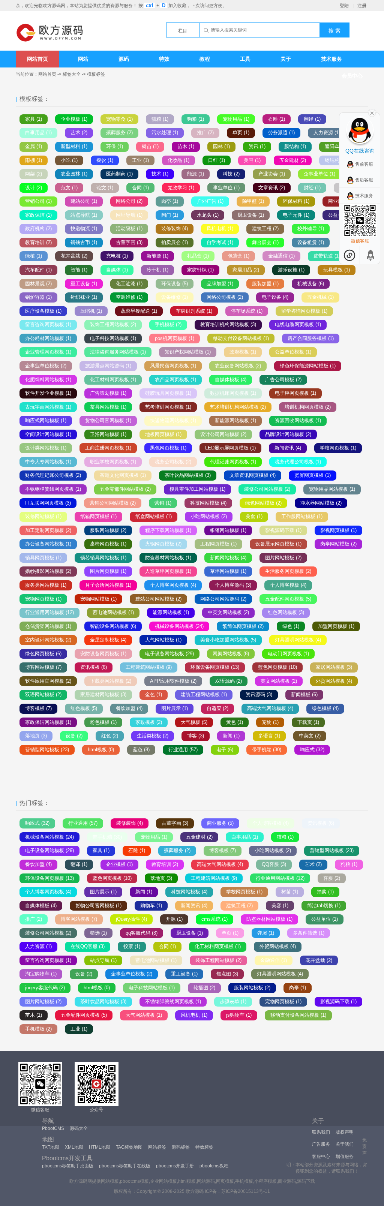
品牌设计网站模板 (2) (288, 434)
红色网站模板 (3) (286, 612)
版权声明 (345, 1132)
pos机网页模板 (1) (174, 338)
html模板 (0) (101, 749)
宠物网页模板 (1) (43, 599)
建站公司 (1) (83, 201)
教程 (205, 59)
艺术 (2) (78, 132)
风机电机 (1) (220, 228)
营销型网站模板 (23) (47, 749)
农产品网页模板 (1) (175, 379)
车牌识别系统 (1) (194, 311)
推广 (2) (205, 132)
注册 (361, 5)
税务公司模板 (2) (173, 461)
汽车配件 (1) (38, 270)
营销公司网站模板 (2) (113, 503)
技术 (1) (160, 174)
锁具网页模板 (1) (43, 557)
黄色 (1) (234, 722)
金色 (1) (153, 694)
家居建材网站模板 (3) (103, 694)
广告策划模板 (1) (108, 393)
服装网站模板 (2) (108, 530)
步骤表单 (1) (233, 1001)
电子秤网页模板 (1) (295, 393)
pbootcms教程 (214, 1166)
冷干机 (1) (157, 270)
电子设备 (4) (275, 297)
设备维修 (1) (174, 297)
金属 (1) (33, 146)
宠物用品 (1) (236, 119)
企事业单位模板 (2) (45, 366)
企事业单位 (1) (319, 174)
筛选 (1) (98, 933)
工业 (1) (140, 160)
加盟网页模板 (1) (336, 626)
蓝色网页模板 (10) (277, 667)
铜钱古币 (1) (83, 242)
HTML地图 (99, 1147)
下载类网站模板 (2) (110, 681)
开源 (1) (174, 919)
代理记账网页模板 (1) (233, 461)
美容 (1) (252, 160)
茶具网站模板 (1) (108, 407)
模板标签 (96, 74)
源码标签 (181, 1147)
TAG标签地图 (129, 1147)
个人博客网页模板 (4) (173, 585)
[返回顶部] (371, 255)
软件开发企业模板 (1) (48, 393)
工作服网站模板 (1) (301, 516)
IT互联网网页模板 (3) (48, 503)
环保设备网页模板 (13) (214, 667)
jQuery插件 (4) (131, 919)
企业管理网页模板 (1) (48, 352)
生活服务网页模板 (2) (288, 571)
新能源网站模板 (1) (235, 420)
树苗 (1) (150, 146)
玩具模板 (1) (336, 270)
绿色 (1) (290, 626)
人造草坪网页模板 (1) (168, 571)
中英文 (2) (310, 736)
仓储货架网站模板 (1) (48, 626)
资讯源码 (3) (259, 694)
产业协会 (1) (271, 174)
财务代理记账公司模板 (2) (53, 475)
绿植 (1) (33, 256)
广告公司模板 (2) (283, 379)
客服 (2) (331, 878)
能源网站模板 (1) (171, 612)
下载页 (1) (308, 722)
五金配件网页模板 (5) (288, 599)
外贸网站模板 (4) (334, 681)
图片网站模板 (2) (283, 557)
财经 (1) (312, 187)
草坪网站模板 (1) (228, 571)
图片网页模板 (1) (108, 571)
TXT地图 (50, 1147)
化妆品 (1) (178, 160)
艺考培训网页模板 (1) (168, 407)
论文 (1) (104, 187)
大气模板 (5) (194, 722)
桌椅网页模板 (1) (108, 544)
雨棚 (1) (33, 160)
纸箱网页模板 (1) (98, 516)
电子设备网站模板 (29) (169, 653)
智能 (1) (78, 270)
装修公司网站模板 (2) (267, 489)
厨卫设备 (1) (250, 215)
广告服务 (321, 1144)
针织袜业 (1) (83, 297)
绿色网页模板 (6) (43, 653)
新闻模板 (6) (304, 694)
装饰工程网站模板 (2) (113, 324)
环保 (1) (114, 146)
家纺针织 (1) (200, 270)
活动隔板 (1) (129, 228)
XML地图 (74, 1147)
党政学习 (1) (181, 187)
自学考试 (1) (220, 242)
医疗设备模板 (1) (43, 311)
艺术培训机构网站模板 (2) (238, 407)
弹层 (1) (265, 933)
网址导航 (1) (129, 215)
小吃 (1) (69, 160)
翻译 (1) (312, 119)
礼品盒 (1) (198, 256)
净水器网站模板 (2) (321, 503)
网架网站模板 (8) (231, 653)
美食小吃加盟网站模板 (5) (228, 640)
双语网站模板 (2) (43, 694)
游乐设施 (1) (291, 270)
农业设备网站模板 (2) (238, 366)
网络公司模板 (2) (225, 297)
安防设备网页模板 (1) (103, 653)
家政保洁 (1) (38, 215)
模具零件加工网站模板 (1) (197, 489)
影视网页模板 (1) (338, 530)
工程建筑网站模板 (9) (149, 667)
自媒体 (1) (117, 270)
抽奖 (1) (325, 891)
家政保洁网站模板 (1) (48, 722)
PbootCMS (53, 1128)
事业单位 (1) (226, 187)
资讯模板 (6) (93, 667)
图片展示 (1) (174, 708)
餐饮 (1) (104, 160)
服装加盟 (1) (265, 283)
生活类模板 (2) (152, 736)
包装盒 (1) (238, 256)
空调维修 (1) (129, 297)
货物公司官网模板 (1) (108, 420)
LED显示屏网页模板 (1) (230, 448)
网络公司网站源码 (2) (223, 599)
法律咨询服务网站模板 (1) (118, 352)
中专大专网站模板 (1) (48, 461)
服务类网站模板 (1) (45, 585)
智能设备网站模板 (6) (113, 626)
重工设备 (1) (83, 283)
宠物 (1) (270, 722)
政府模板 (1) (243, 352)
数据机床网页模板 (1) (233, 393)
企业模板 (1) (74, 119)
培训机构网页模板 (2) (308, 407)
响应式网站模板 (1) (45, 420)
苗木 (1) (185, 146)
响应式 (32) (312, 749)
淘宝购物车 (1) (41, 974)
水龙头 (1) (208, 215)
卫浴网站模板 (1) (108, 434)
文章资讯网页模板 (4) (253, 475)
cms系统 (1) (214, 919)
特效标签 (204, 1147)
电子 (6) (224, 749)
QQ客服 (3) (274, 864)
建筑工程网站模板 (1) (204, 694)
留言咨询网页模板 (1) (48, 324)
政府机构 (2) (38, 228)
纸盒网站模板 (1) (153, 516)
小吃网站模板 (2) (208, 516)
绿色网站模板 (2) (263, 503)
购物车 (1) (151, 905)
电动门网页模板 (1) (288, 653)
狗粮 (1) (195, 119)
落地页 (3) (36, 736)
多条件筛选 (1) (308, 933)
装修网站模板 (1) (43, 516)
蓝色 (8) (141, 749)
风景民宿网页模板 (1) (173, 366)
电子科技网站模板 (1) (113, 338)
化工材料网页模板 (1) (113, 379)
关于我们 (345, 1144)
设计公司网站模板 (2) (223, 434)
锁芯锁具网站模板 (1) (103, 557)
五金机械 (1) (320, 297)
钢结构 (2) (335, 160)
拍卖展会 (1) (174, 242)
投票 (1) (131, 946)
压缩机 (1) (91, 311)
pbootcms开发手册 (175, 1166)
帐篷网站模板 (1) (228, 530)
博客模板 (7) (38, 708)
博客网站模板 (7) (43, 667)
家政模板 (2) (148, 722)
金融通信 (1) (281, 256)
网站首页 (37, 59)
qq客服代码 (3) (142, 933)
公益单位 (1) (324, 919)
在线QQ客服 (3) (87, 946)
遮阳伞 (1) (335, 146)
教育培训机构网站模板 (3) (228, 324)
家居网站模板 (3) (334, 667)
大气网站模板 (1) (163, 640)
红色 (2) (109, 736)
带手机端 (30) (266, 749)
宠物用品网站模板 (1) (332, 489)
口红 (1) (216, 160)
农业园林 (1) (74, 174)
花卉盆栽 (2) (74, 256)
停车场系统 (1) (246, 311)
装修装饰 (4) (174, 228)
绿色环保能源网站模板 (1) (308, 366)
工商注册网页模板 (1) (108, 448)
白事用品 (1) (38, 132)
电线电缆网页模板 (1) (298, 324)
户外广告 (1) (210, 201)
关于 (285, 59)
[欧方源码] (91, 32)
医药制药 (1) (119, 174)
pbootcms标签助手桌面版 (67, 1166)
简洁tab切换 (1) (323, 905)
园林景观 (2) (38, 283)
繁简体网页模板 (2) (243, 626)
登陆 (344, 5)
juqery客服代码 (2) (45, 987)
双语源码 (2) (228, 681)
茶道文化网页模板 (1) (123, 475)
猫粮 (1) (160, 119)
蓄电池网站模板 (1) (113, 612)
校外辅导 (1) (310, 228)
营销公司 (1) (38, 201)
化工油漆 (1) (129, 283)
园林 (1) (221, 146)
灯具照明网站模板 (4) (298, 640)
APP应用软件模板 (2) (173, 681)
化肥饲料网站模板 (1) (48, 379)
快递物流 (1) (83, 228)
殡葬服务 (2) (119, 132)
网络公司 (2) (129, 201)
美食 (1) (254, 516)
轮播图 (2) (204, 987)
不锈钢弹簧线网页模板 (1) (53, 489)
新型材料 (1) (74, 146)
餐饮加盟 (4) (129, 708)
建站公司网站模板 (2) (158, 599)
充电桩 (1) (117, 256)
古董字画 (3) (129, 242)
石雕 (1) (276, 119)
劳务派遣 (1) (281, 132)
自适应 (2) (217, 708)
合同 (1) (140, 187)
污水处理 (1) (165, 132)
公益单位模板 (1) (293, 352)
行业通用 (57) (183, 749)
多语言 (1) (269, 736)
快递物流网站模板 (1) (173, 420)
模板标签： (35, 99)
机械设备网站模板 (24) (179, 626)
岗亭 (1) (169, 201)
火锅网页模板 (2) (163, 544)
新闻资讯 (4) (287, 448)
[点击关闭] (372, 112)
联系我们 (321, 1132)
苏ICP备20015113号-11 (245, 1191)
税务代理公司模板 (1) (298, 461)
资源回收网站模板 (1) (298, 420)
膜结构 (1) (295, 146)
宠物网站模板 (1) (98, 599)
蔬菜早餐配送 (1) (139, 311)
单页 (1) (240, 132)
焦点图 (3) (227, 974)
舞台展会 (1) (265, 242)
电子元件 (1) (296, 215)
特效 (164, 59)
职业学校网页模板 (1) (113, 461)
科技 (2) (231, 174)
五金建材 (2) (292, 160)
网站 (83, 59)
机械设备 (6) (310, 283)
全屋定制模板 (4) (108, 640)
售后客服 (364, 180)
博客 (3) (195, 736)
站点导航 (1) (83, 215)
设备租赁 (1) (310, 242)
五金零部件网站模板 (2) (125, 489)
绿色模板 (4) (325, 708)
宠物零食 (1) (119, 119)
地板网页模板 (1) (163, 434)
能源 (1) (195, 174)
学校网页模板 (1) (338, 448)
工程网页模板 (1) (218, 544)
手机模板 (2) (168, 324)
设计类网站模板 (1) (45, 448)
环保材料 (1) (296, 201)
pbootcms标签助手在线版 (124, 1166)
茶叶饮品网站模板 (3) (188, 475)
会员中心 (352, 76)
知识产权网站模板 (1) (188, 352)
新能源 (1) (157, 256)
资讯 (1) (257, 146)
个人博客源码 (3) (233, 585)
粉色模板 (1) (103, 722)
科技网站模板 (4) (208, 503)
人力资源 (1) (327, 132)
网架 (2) (33, 174)
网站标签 (157, 1147)
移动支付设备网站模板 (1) (241, 338)
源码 (123, 59)
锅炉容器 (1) (38, 297)
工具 (245, 59)
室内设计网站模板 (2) (48, 640)
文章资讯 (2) (271, 187)
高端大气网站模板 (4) (270, 708)
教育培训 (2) (38, 242)
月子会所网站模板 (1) (108, 585)
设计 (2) (33, 187)
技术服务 (331, 59)
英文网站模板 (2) (279, 681)
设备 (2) (74, 736)
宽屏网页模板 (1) (312, 475)
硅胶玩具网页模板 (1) (168, 393)
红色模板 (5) (83, 708)
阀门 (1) (169, 215)
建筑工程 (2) (265, 228)
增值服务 (345, 1156)
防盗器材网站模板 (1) (168, 557)
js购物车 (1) (239, 1015)
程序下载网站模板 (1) (168, 530)
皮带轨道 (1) (327, 256)
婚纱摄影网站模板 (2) (48, 571)
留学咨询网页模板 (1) (304, 311)
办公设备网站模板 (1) (48, 544)
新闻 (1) (231, 736)
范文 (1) (69, 187)
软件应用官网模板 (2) (48, 681)
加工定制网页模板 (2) (48, 530)
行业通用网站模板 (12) (49, 612)
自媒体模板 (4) (230, 379)
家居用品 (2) (245, 270)
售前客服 (364, 164)
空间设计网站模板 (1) (48, 434)
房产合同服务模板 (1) (311, 338)
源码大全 (79, 1128)
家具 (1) (33, 119)
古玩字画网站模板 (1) (48, 407)
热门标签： (35, 803)
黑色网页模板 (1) (168, 448)
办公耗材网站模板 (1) (48, 338)
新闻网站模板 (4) (228, 557)
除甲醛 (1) (253, 201)
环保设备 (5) (174, 283)
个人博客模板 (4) (288, 585)
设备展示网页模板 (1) (278, 544)
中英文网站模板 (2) (228, 612)
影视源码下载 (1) (283, 530)
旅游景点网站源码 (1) (108, 366)
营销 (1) (162, 503)
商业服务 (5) (220, 823)
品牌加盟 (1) (220, 283)
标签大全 (72, 74)
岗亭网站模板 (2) (338, 544)
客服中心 (321, 1156)
